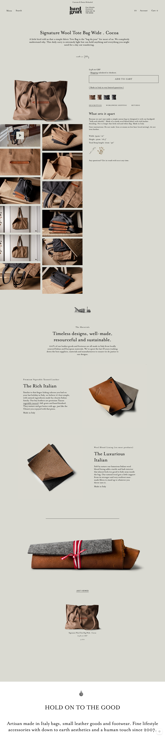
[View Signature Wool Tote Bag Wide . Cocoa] (20, 135)
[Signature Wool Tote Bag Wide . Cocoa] (82, 613)
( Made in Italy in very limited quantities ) (106, 87)
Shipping (94, 72)
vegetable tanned (30, 403)
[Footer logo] (82, 695)
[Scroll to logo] (82, 310)
